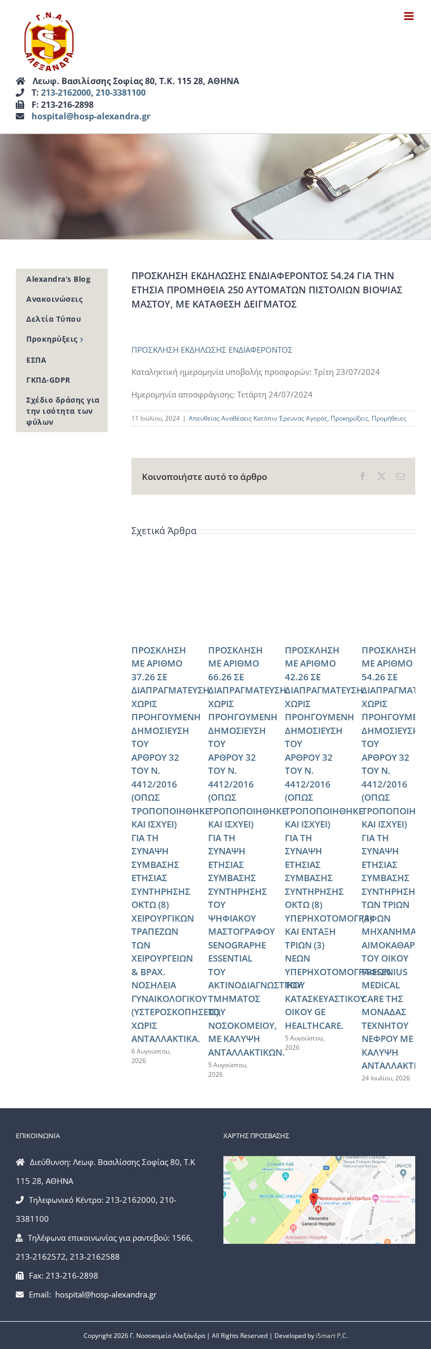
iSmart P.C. (332, 1335)
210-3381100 (121, 92)
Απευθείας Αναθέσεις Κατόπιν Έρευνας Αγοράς (258, 418)
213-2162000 (66, 92)
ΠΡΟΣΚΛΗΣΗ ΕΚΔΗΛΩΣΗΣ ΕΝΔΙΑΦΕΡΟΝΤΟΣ (212, 349)
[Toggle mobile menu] (409, 16)
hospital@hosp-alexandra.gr (91, 116)
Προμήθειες (389, 418)
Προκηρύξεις (349, 418)
